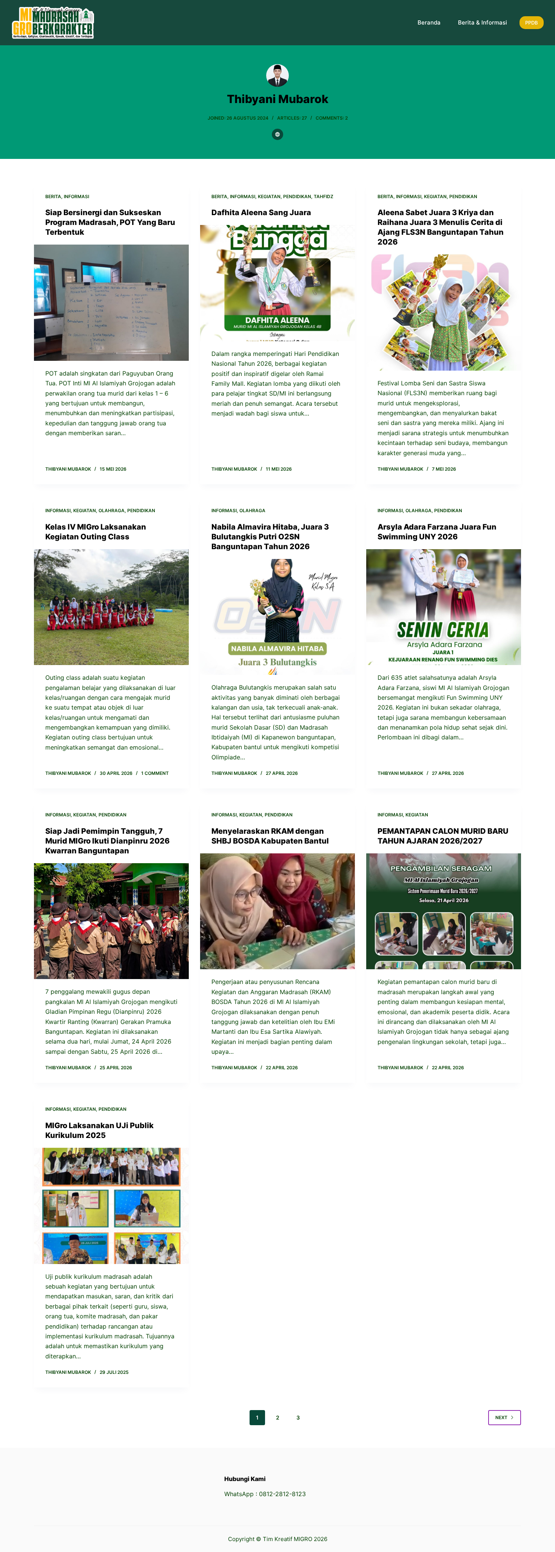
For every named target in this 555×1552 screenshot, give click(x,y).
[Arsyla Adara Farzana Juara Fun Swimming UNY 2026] (443, 607)
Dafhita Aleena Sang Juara (261, 212)
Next (501, 1417)
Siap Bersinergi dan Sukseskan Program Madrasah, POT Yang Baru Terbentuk (110, 222)
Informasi (76, 196)
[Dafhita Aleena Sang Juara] (277, 283)
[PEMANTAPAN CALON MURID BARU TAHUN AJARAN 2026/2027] (443, 911)
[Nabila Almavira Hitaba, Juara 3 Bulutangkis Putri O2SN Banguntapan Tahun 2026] (277, 617)
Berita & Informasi (482, 22)
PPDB (531, 23)
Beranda (429, 22)
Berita (53, 196)
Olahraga (112, 510)
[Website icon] (277, 134)
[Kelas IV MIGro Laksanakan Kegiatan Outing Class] (111, 607)
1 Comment (155, 773)
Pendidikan (297, 196)
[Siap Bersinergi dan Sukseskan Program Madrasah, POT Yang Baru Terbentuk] (111, 303)
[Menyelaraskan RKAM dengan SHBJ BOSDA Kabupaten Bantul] (277, 911)
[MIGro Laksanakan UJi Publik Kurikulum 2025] (111, 1206)
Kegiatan (269, 196)
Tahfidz (323, 196)
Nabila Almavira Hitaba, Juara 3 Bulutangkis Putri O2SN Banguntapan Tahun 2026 (270, 536)
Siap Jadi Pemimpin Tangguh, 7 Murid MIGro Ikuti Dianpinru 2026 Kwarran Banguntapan (107, 841)
